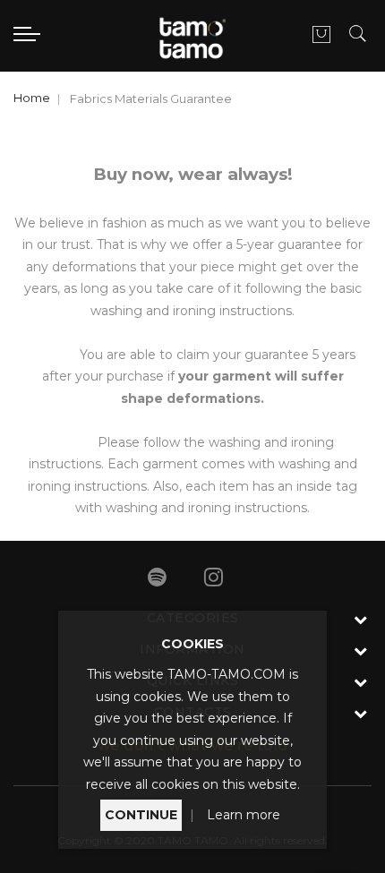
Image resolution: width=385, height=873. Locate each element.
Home (31, 97)
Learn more (243, 815)
